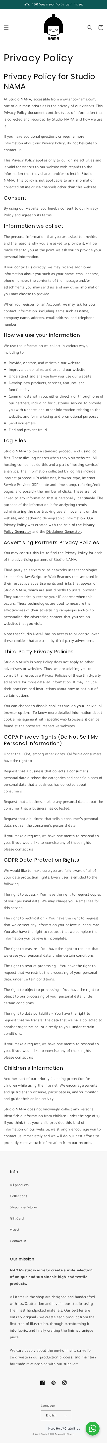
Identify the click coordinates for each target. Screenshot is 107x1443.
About (14, 1230)
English (51, 1415)
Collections (18, 1196)
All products (19, 1185)
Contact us (18, 1241)
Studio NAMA (47, 1434)
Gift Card (17, 1219)
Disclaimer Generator (63, 532)
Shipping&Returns (24, 1207)
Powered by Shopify (65, 1434)
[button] (6, 27)
